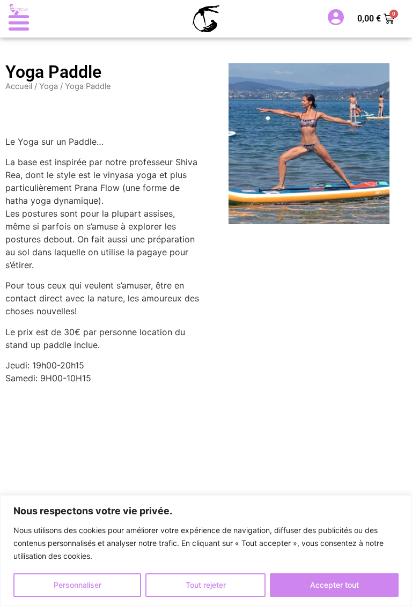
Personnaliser (77, 584)
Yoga (48, 86)
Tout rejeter (206, 584)
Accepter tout (334, 584)
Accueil (18, 86)
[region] (206, 550)
